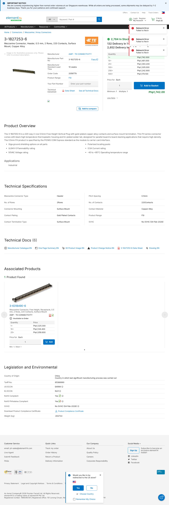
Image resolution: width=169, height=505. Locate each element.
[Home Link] (14, 19)
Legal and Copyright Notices (32, 483)
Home (6, 32)
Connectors (17, 32)
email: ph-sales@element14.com (18, 448)
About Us (91, 448)
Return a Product (52, 457)
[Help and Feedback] (161, 497)
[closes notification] (166, 3)
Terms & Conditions (54, 483)
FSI (70, 78)
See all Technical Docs (88, 91)
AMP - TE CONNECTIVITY (80, 54)
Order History (51, 452)
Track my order (52, 448)
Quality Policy (92, 452)
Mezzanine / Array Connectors (38, 32)
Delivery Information (54, 461)
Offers (125, 13)
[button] (10, 27)
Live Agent (9, 452)
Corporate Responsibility (97, 461)
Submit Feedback (11, 457)
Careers (90, 457)
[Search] (99, 19)
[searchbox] (77, 19)
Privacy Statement (11, 483)
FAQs (6, 461)
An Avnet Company (12, 493)
